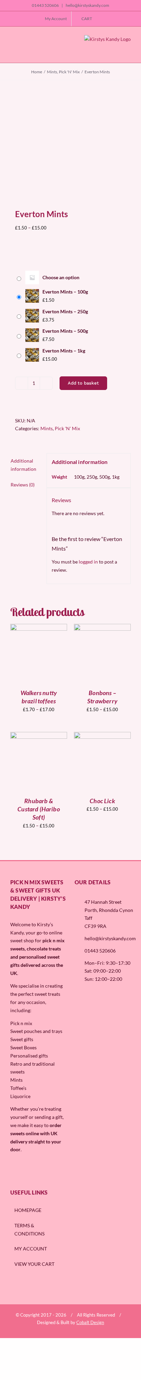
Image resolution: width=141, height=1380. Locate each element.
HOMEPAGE (27, 1210)
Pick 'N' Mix (67, 428)
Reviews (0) (23, 484)
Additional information (23, 465)
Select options (38, 649)
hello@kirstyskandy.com (87, 5)
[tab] (26, 465)
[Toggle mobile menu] (13, 50)
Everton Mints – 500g (65, 331)
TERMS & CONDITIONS (29, 1229)
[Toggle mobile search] (23, 50)
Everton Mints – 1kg (63, 351)
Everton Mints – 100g (65, 292)
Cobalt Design (90, 1322)
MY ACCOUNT (30, 1248)
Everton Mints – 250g (65, 311)
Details (43, 656)
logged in (88, 562)
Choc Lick (102, 801)
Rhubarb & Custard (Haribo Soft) (38, 809)
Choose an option (60, 277)
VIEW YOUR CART (34, 1264)
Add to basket (83, 383)
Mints (46, 428)
